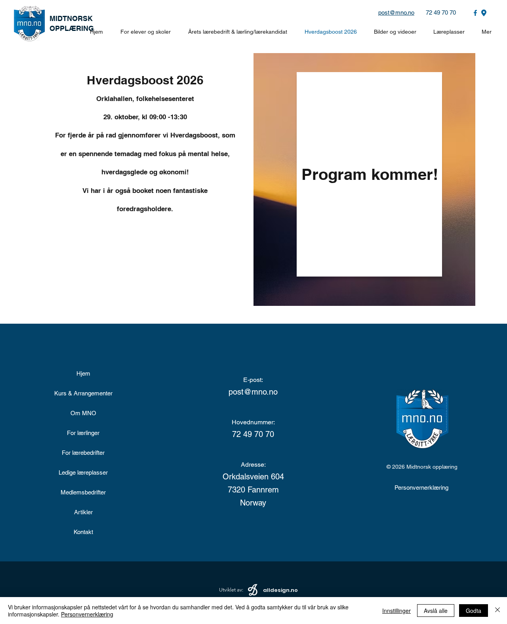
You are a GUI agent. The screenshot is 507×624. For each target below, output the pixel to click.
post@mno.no (396, 12)
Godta (473, 610)
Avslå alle (436, 610)
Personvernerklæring (87, 614)
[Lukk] (497, 610)
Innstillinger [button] (396, 610)
